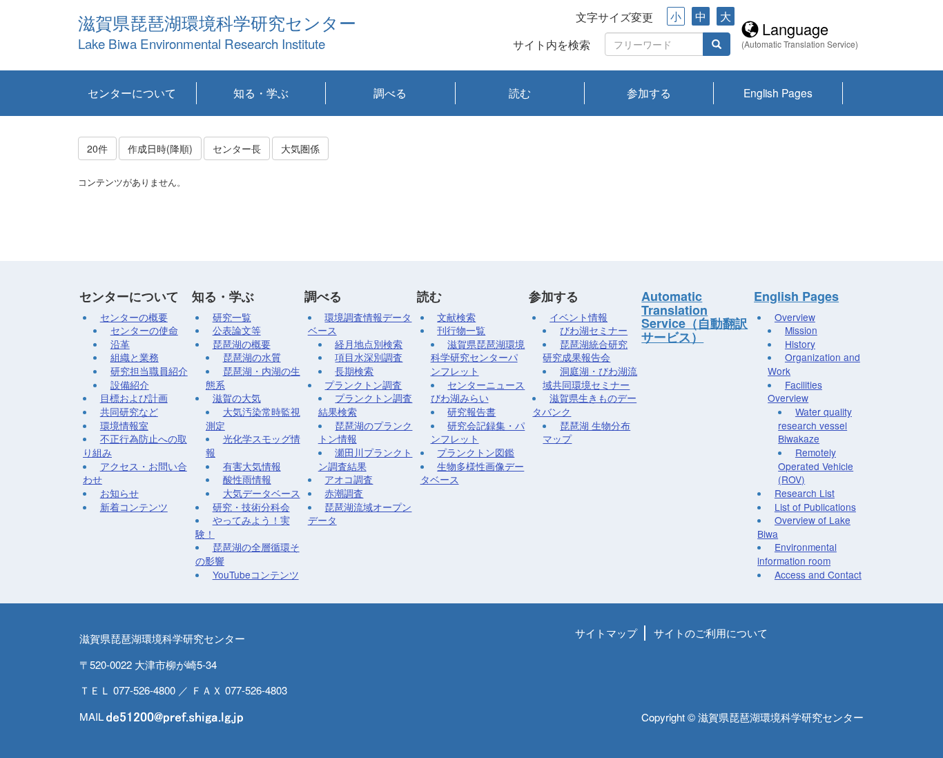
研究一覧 (232, 317)
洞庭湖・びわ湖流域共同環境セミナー (590, 377)
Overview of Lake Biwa (803, 527)
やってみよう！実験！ (242, 527)
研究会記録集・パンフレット (478, 432)
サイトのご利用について (711, 632)
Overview (795, 317)
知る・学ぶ (261, 92)
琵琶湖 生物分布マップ (586, 432)
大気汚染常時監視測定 (253, 418)
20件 (97, 148)
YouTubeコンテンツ (256, 574)
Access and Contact (818, 574)
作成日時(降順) (160, 148)
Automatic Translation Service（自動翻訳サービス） (694, 316)
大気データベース (261, 493)
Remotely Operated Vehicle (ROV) (815, 465)
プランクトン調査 (363, 384)
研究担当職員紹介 (149, 371)
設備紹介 (129, 384)
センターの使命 (144, 330)
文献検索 (456, 317)
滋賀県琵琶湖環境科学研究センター (217, 23)
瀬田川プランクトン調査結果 (365, 459)
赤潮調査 (343, 493)
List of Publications (815, 507)
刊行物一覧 (461, 330)
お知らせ (119, 493)
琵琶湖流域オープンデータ (360, 513)
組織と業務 (134, 357)
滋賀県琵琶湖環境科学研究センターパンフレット (478, 357)
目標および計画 (134, 398)
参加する (649, 92)
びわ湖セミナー (594, 330)
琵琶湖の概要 (242, 344)
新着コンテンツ (134, 507)
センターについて (132, 92)
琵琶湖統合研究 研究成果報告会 (585, 351)
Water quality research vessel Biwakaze (815, 425)
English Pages (778, 92)
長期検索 (354, 371)
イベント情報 (578, 317)
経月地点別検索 (368, 344)
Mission (801, 330)
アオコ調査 (348, 479)
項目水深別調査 (368, 357)
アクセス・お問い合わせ (135, 473)
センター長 (237, 148)
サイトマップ (606, 632)
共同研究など (129, 411)
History (800, 344)
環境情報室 (124, 425)
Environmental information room (797, 553)
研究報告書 (471, 411)
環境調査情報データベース (360, 324)
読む (520, 92)
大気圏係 (300, 148)
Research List (805, 493)
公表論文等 (237, 330)
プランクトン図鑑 (475, 452)
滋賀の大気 (237, 398)
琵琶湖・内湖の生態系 (253, 377)
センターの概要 (134, 317)
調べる (390, 92)
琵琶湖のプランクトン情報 (365, 432)
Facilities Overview (795, 391)
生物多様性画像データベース (472, 473)
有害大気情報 (252, 466)
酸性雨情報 (247, 479)
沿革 (120, 344)
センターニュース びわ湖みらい (478, 391)
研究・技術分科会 (251, 507)
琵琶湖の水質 (252, 357)
